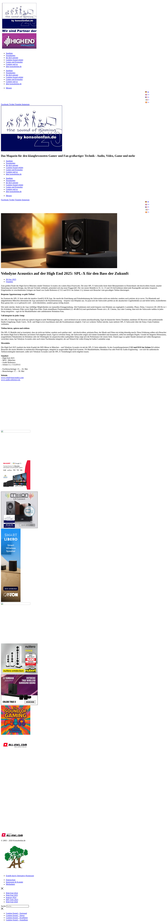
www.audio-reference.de (11, 380)
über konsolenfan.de (14, 66)
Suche (3, 906)
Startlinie (9, 53)
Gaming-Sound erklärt (14, 60)
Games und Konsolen (14, 62)
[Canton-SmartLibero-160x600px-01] (11, 601)
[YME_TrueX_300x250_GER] (19, 704)
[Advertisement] (74, 411)
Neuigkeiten (10, 55)
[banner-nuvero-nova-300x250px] (19, 673)
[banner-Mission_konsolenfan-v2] (19, 527)
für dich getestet (12, 58)
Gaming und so (12, 64)
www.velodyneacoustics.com (12, 378)
